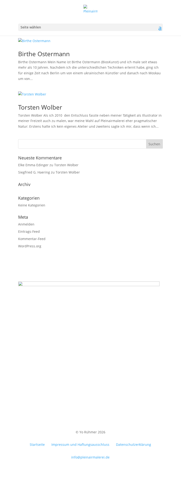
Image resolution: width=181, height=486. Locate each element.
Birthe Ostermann (44, 54)
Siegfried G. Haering (34, 172)
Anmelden (26, 224)
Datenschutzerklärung (133, 444)
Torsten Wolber (40, 107)
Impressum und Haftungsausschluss (80, 444)
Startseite (37, 444)
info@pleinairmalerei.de (90, 457)
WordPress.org (29, 246)
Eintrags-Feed (29, 231)
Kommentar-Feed (31, 239)
